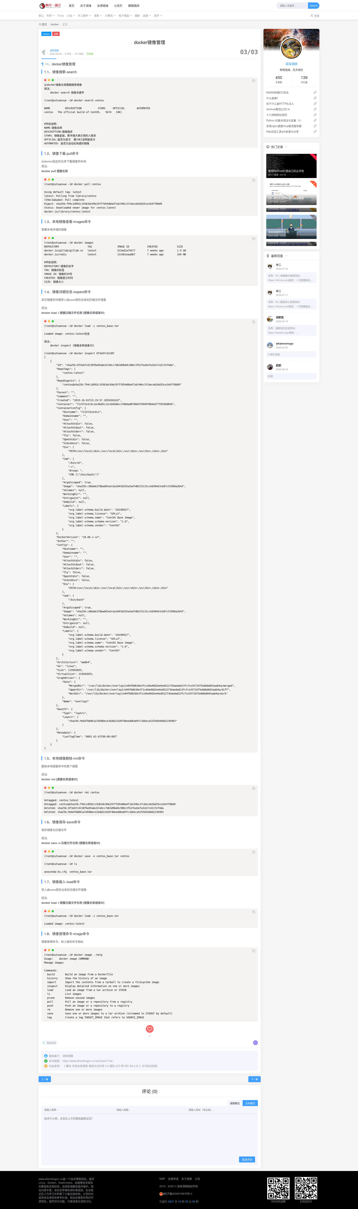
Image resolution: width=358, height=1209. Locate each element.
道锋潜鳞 (54, 50)
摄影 (137, 15)
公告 (197, 1179)
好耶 (270, 376)
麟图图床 (133, 5)
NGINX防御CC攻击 (277, 92)
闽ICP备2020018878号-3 (177, 1193)
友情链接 (102, 5)
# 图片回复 (274, 354)
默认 (41, 15)
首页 (71, 5)
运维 (145, 15)
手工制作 (83, 15)
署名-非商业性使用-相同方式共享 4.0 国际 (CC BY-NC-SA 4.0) (102, 1066)
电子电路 (124, 15)
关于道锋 (85, 5)
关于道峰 (186, 1179)
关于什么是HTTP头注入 (280, 103)
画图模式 (235, 1103)
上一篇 (44, 1079)
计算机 (109, 15)
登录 (316, 16)
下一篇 (254, 1079)
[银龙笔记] (52, 5)
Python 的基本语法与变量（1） (284, 120)
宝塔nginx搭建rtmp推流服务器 (284, 126)
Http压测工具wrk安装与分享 (282, 131)
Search (314, 5)
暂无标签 (51, 1042)
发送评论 (247, 1159)
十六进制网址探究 (276, 115)
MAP (162, 1179)
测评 (156, 15)
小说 (69, 15)
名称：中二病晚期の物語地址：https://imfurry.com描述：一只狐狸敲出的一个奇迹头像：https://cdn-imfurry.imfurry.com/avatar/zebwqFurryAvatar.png (291, 278)
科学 (49, 15)
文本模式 (250, 1103)
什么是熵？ (272, 98)
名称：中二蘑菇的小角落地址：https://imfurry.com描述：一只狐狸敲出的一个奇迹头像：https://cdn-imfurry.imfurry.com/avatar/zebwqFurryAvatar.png (291, 304)
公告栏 (118, 5)
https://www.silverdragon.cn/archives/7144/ (88, 1061)
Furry (61, 15)
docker (55, 24)
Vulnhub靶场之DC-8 (278, 109)
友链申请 (173, 1179)
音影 (96, 15)
